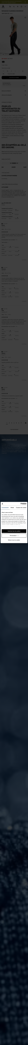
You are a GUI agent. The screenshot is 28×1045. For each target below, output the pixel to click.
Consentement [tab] (5, 507)
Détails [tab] (12, 507)
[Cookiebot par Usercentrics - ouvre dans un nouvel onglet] (20, 504)
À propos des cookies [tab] (21, 507)
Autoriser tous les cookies (14, 531)
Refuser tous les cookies (14, 540)
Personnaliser (13, 535)
